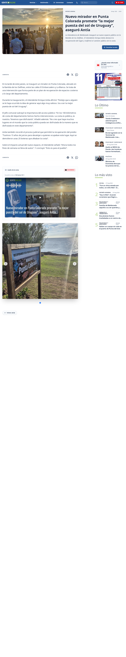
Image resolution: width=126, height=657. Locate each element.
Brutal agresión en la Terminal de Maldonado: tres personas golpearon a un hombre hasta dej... (114, 135)
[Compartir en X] (72, 74)
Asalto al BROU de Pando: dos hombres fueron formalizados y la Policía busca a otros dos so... (114, 149)
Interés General (70, 11)
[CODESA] (108, 86)
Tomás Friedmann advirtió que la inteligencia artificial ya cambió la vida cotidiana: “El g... (114, 120)
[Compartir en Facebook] (68, 74)
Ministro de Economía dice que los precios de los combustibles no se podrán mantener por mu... (113, 163)
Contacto (70, 2)
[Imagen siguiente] (74, 264)
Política (109, 156)
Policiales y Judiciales (114, 128)
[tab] (40, 303)
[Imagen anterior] (5, 264)
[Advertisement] (48, 63)
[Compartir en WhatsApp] (76, 74)
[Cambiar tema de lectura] (77, 2)
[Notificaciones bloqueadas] (112, 2)
